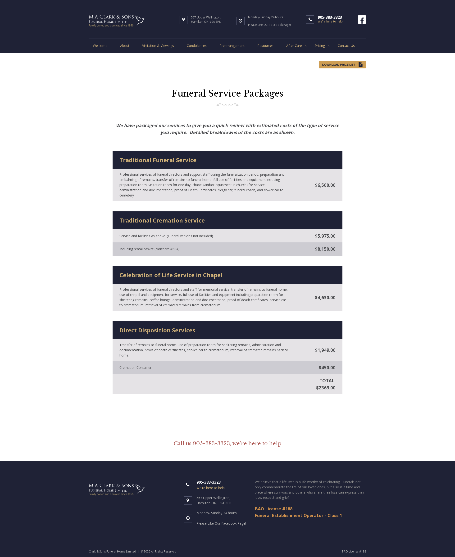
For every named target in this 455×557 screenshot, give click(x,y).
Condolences (197, 45)
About (124, 45)
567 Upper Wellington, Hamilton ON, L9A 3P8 (206, 19)
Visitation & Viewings (158, 45)
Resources (265, 45)
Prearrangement (232, 45)
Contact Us (346, 45)
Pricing (320, 45)
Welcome (100, 45)
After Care (294, 45)
